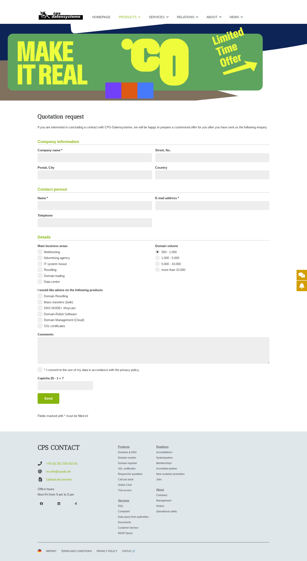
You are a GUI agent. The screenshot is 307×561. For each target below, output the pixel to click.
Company (161, 495)
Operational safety (166, 511)
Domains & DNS (127, 452)
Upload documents (59, 479)
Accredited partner (166, 468)
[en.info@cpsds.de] (42, 471)
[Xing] (76, 504)
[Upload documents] (42, 479)
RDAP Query (125, 533)
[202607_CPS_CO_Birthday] (153, 62)
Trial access (125, 490)
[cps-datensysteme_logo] (61, 15)
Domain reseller (127, 457)
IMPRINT (51, 551)
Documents (124, 522)
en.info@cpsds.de (58, 471)
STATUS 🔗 (128, 551)
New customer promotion (170, 474)
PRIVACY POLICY (107, 551)
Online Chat (125, 484)
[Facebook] (42, 504)
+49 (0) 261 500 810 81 (62, 463)
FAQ (120, 506)
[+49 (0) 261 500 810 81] (42, 464)
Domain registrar (127, 463)
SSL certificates (127, 468)
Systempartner (164, 457)
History (160, 506)
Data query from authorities (133, 516)
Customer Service (128, 527)
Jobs (159, 479)
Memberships (164, 463)
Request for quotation (130, 474)
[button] (139, 17)
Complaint (124, 511)
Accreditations (164, 452)
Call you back (125, 479)
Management (163, 500)
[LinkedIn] (59, 504)
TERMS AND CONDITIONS (76, 551)
